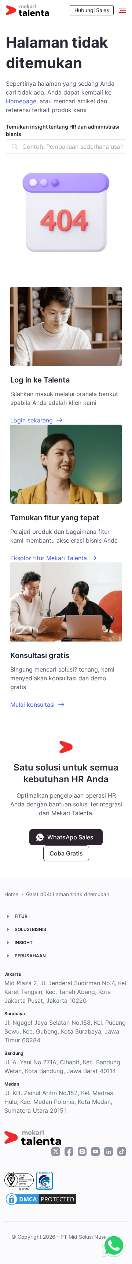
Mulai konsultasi (32, 704)
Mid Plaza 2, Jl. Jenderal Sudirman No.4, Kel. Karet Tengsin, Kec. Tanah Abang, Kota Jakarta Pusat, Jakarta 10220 (66, 991)
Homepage (21, 101)
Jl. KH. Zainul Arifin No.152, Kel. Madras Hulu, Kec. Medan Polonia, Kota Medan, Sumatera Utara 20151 (58, 1101)
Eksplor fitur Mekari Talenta (48, 558)
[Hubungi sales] (112, 1245)
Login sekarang (31, 420)
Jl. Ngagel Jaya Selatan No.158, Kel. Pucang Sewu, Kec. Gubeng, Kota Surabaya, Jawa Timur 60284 (65, 1031)
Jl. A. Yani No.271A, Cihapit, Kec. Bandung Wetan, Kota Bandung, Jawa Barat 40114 (62, 1066)
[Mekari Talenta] (27, 10)
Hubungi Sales (91, 10)
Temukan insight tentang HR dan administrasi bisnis (63, 130)
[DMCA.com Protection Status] (41, 1199)
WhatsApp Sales (70, 837)
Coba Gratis (66, 853)
